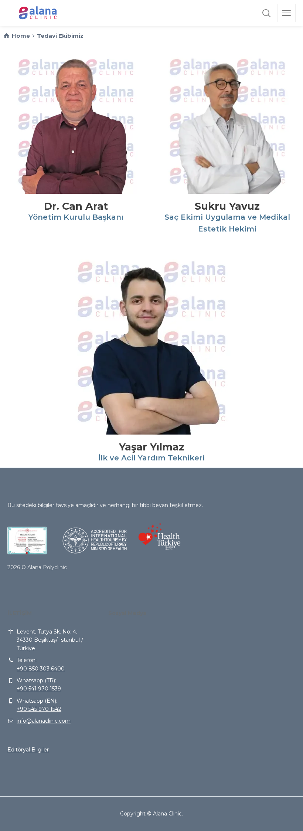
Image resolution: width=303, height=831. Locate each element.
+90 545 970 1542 (39, 709)
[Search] (266, 13)
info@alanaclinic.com (44, 720)
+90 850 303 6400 (41, 668)
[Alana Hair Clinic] (38, 13)
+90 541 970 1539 (39, 688)
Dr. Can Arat (76, 206)
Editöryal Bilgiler (28, 749)
